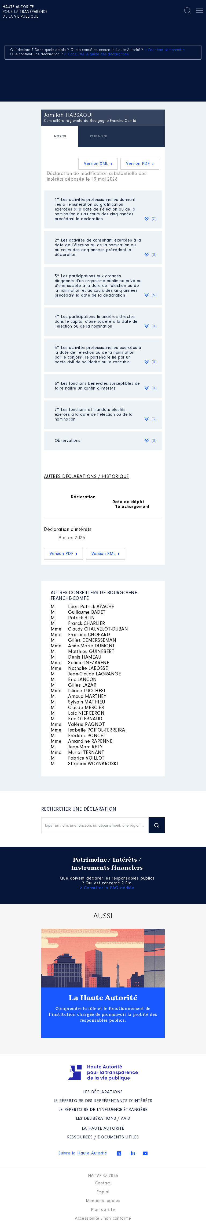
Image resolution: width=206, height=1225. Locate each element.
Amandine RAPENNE (82, 741)
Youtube (145, 1153)
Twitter (119, 1153)
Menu (199, 11)
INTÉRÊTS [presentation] (59, 136)
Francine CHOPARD (80, 635)
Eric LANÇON (74, 680)
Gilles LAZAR (74, 685)
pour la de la (25, 12)
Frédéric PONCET (78, 736)
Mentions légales (103, 1201)
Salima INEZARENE (80, 663)
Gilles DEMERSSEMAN (83, 640)
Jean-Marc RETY (77, 747)
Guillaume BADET (78, 612)
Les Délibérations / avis (103, 1119)
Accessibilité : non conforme (103, 1218)
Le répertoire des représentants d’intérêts (103, 1101)
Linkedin (133, 1153)
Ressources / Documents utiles (103, 1137)
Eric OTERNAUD (76, 719)
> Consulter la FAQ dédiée (107, 888)
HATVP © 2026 (103, 1176)
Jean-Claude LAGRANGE (86, 674)
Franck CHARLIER (78, 623)
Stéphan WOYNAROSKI (84, 764)
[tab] (59, 137)
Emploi (103, 1192)
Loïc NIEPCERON (78, 713)
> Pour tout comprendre (165, 50)
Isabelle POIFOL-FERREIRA (88, 730)
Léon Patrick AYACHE (82, 607)
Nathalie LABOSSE (79, 668)
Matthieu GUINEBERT (83, 652)
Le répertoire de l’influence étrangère (102, 1110)
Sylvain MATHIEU (78, 702)
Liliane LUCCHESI (78, 691)
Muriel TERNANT (78, 752)
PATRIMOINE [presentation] (99, 136)
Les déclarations (103, 1092)
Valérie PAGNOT (78, 724)
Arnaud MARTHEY (78, 696)
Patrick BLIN (73, 618)
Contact (103, 1183)
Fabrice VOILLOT (78, 758)
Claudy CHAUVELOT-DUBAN (89, 629)
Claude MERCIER (77, 708)
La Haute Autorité (103, 998)
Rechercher (187, 10)
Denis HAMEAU (76, 657)
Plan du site (103, 1210)
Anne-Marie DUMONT (83, 646)
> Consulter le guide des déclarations (96, 54)
